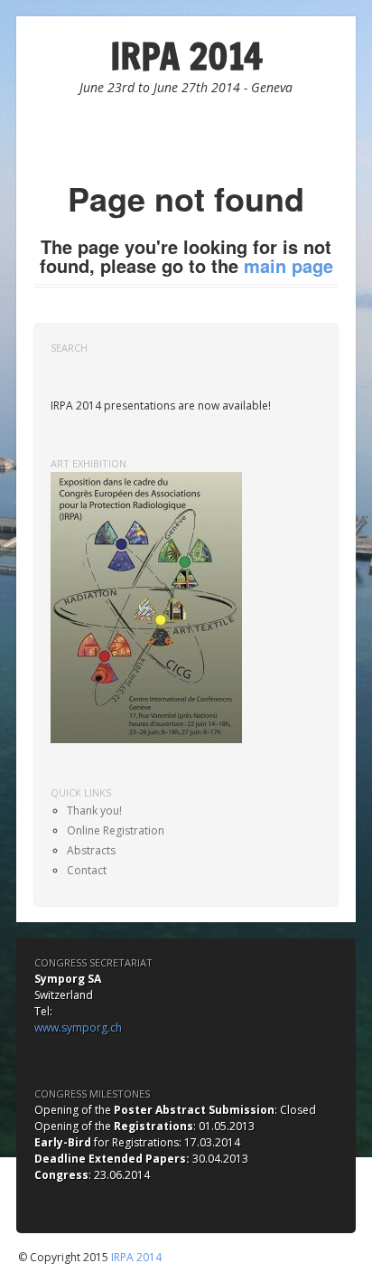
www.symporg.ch (78, 1027)
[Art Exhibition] (146, 606)
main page (288, 265)
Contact (87, 870)
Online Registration (115, 830)
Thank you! (94, 810)
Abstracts (91, 850)
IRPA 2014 (186, 55)
